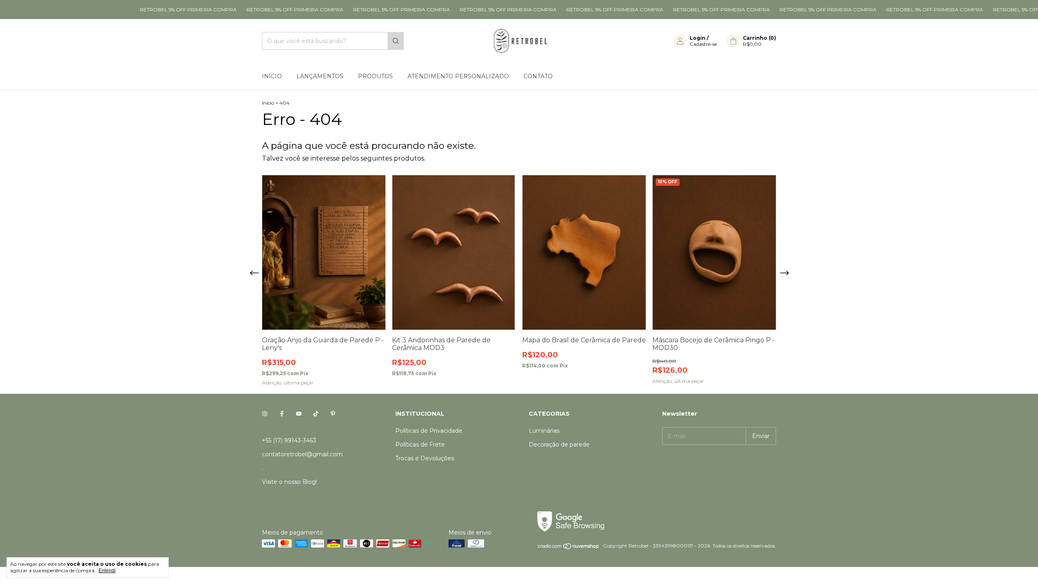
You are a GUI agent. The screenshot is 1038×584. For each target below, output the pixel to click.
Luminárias (544, 430)
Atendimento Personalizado (458, 76)
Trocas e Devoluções (424, 458)
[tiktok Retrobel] (316, 413)
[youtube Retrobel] (299, 413)
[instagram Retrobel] (265, 413)
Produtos (375, 76)
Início (272, 76)
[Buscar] (396, 41)
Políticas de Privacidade (428, 430)
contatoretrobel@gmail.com (302, 454)
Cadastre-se (703, 44)
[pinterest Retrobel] (333, 413)
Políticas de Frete (420, 444)
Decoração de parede (559, 444)
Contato (538, 76)
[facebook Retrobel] (282, 413)
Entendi (107, 570)
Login (698, 38)
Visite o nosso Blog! (289, 481)
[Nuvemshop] (568, 548)
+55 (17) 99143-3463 (289, 440)
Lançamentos (319, 76)
